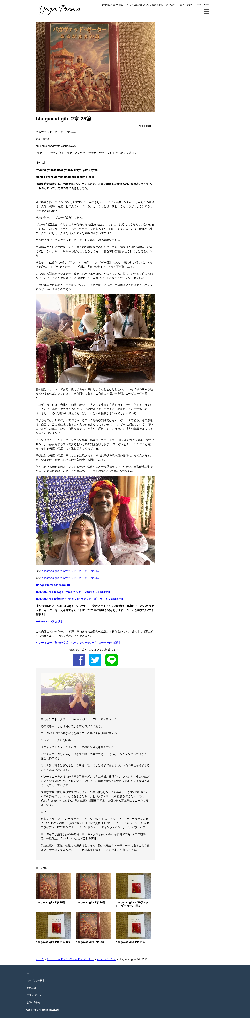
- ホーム (30, 973)
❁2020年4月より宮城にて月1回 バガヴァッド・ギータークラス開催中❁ (79, 599)
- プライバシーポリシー (37, 995)
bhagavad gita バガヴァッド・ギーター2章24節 (71, 578)
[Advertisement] (185, 46)
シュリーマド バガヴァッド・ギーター (70, 959)
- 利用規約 (31, 987)
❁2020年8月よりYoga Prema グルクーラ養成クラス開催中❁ (73, 592)
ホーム (40, 959)
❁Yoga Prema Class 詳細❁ (53, 585)
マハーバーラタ (106, 959)
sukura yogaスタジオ (49, 621)
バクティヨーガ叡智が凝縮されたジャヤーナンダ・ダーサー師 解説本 (78, 642)
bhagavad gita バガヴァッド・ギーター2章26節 (70, 571)
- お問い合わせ (33, 1002)
